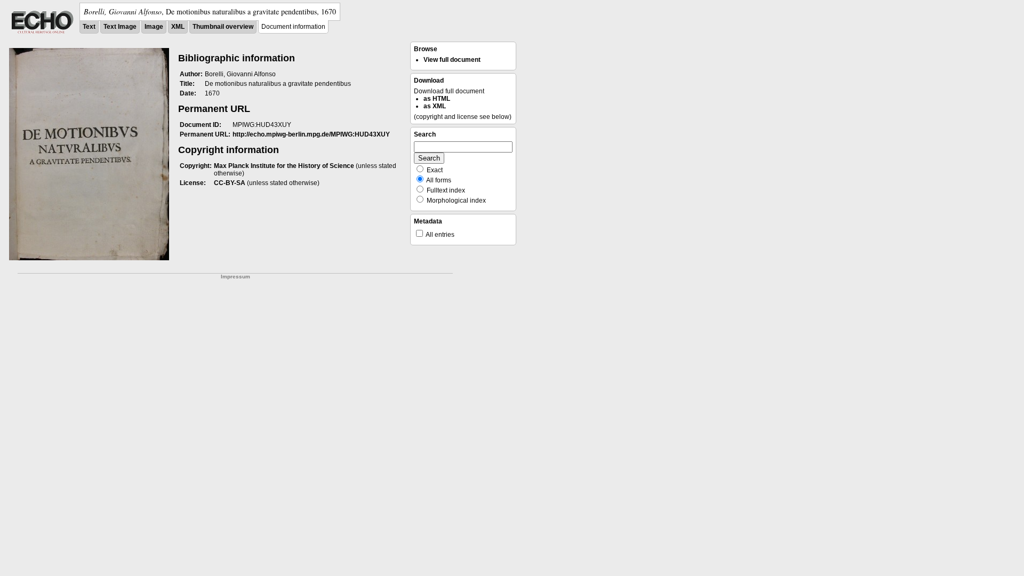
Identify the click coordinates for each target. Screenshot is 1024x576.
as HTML (436, 98)
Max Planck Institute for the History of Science (284, 166)
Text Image (120, 26)
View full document (452, 59)
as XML (434, 106)
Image (154, 26)
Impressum (235, 276)
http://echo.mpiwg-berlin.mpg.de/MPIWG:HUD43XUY (311, 134)
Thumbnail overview (223, 26)
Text (89, 26)
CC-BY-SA (229, 183)
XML (178, 26)
